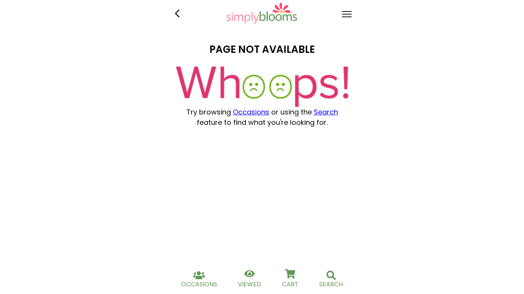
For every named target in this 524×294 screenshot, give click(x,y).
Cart (290, 284)
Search (326, 112)
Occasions (251, 112)
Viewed (249, 284)
